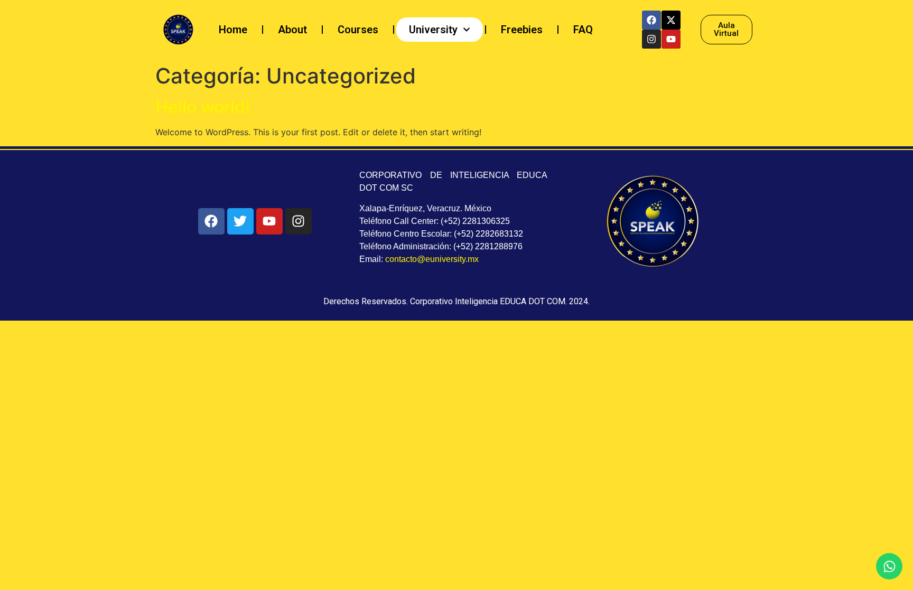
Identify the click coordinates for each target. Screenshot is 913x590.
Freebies (522, 29)
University (433, 29)
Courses (358, 29)
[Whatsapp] (889, 566)
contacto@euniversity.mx (432, 259)
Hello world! (202, 107)
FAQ (583, 29)
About (292, 29)
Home (233, 29)
